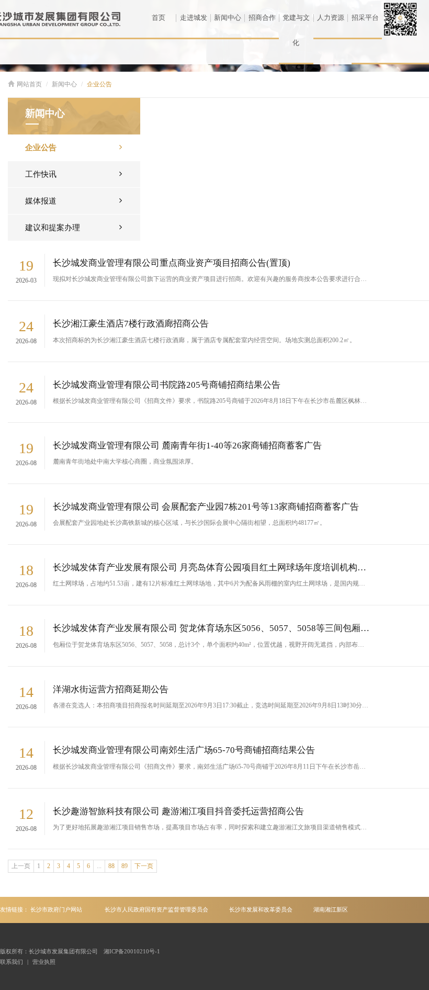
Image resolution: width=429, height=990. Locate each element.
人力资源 (330, 17)
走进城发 (193, 17)
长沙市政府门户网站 (56, 909)
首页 (158, 17)
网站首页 (29, 84)
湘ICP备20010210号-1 (132, 951)
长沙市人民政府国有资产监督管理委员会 (156, 909)
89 (124, 866)
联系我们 (11, 962)
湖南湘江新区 (330, 909)
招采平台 (365, 17)
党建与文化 (296, 30)
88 (111, 866)
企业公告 (99, 84)
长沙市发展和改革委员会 (260, 909)
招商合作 (262, 17)
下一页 (143, 866)
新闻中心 (227, 17)
